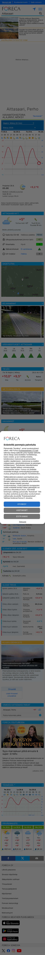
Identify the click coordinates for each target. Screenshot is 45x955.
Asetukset (22, 510)
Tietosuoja (22, 522)
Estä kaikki (22, 516)
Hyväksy (22, 504)
